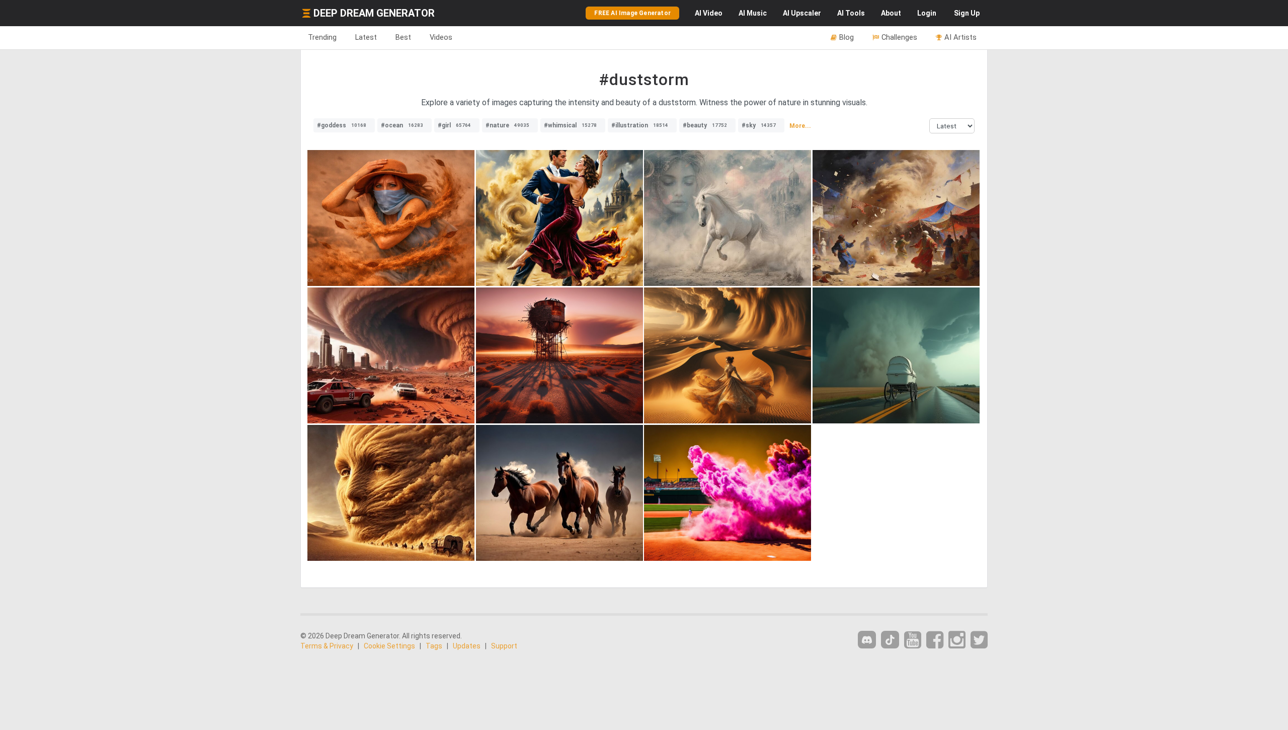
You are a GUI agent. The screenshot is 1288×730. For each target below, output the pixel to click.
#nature (507, 125)
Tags (434, 646)
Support (504, 646)
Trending (322, 37)
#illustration (639, 125)
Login (926, 13)
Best (403, 37)
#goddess (341, 125)
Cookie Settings (389, 646)
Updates (466, 646)
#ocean (402, 125)
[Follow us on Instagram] (956, 640)
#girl (454, 125)
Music (753, 13)
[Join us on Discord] (867, 639)
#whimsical (570, 125)
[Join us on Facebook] (934, 640)
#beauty (705, 125)
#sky (759, 125)
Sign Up (967, 13)
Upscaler (802, 13)
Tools (851, 13)
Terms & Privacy (326, 646)
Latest (366, 37)
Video (708, 13)
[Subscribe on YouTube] (912, 640)
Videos (441, 37)
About (891, 13)
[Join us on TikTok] (890, 639)
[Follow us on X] (979, 640)
